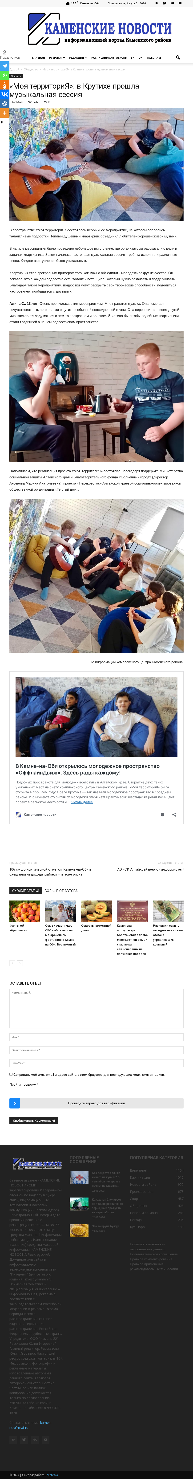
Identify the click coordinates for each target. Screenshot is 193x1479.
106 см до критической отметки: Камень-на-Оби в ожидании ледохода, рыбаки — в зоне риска (50, 871)
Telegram (153, 57)
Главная (38, 57)
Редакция (76, 57)
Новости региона (144, 1212)
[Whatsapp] (4, 75)
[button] (178, 57)
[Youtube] (180, 3)
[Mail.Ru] (4, 103)
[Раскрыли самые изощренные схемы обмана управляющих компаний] (168, 911)
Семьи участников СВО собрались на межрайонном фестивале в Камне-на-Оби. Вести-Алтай (60, 935)
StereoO (52, 1475)
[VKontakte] (172, 3)
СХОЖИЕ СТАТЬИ (25, 891)
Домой (14, 69)
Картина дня (140, 1177)
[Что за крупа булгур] (79, 1230)
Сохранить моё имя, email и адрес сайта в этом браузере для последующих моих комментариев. (89, 1074)
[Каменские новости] (96, 29)
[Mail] (156, 3)
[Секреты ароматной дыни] (96, 911)
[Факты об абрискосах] (24, 911)
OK (140, 57)
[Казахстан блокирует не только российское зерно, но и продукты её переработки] (79, 1204)
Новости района (143, 1184)
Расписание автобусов (109, 57)
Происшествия (141, 1191)
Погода (136, 1220)
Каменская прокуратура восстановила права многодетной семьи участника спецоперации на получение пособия (132, 940)
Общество (16, 76)
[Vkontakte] (4, 94)
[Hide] (2, 122)
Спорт (135, 1198)
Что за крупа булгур (105, 1226)
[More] (4, 113)
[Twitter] (164, 3)
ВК (132, 57)
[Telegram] (4, 66)
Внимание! (138, 1170)
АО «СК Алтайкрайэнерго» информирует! (150, 869)
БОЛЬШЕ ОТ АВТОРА (61, 891)
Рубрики (55, 57)
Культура (137, 1227)
